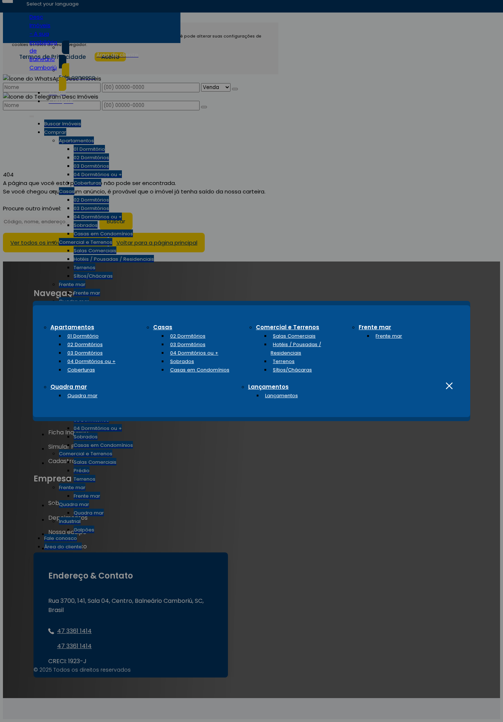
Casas (162, 327)
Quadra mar (68, 387)
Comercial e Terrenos (287, 327)
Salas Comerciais (294, 335)
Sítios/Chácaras (292, 369)
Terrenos (284, 361)
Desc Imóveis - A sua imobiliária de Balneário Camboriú (43, 42)
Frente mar (375, 327)
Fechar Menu (449, 386)
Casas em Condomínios (199, 369)
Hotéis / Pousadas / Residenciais (296, 348)
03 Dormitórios (85, 352)
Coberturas (81, 369)
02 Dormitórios (85, 344)
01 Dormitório (83, 335)
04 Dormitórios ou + (91, 361)
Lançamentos (268, 387)
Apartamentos (72, 327)
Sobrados (182, 361)
